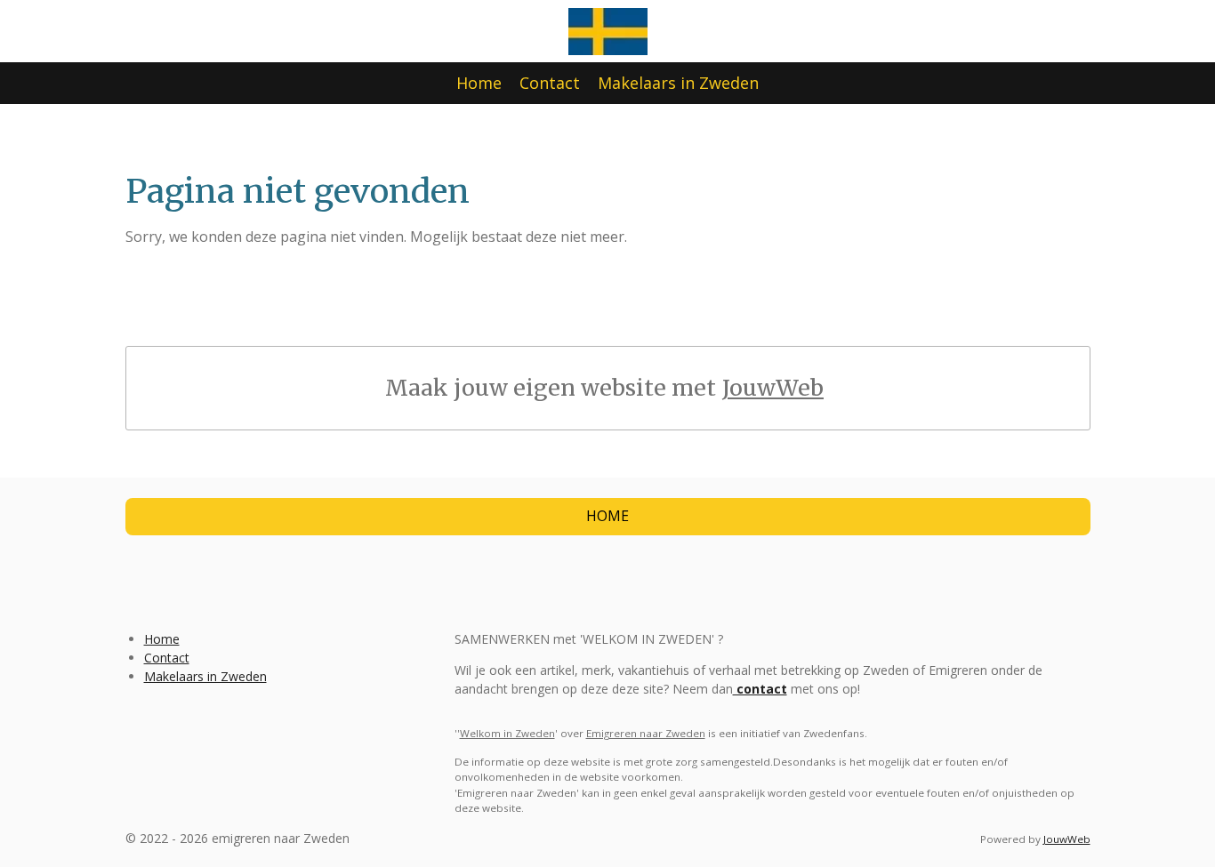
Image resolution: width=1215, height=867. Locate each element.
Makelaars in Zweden (205, 676)
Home (162, 638)
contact (760, 688)
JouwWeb (773, 388)
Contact (166, 657)
